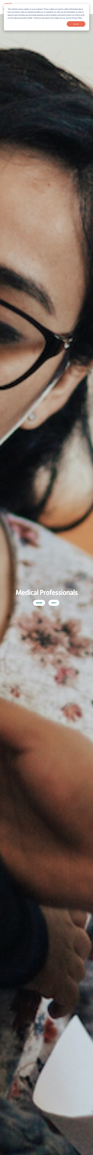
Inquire (39, 603)
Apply (53, 603)
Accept (76, 24)
